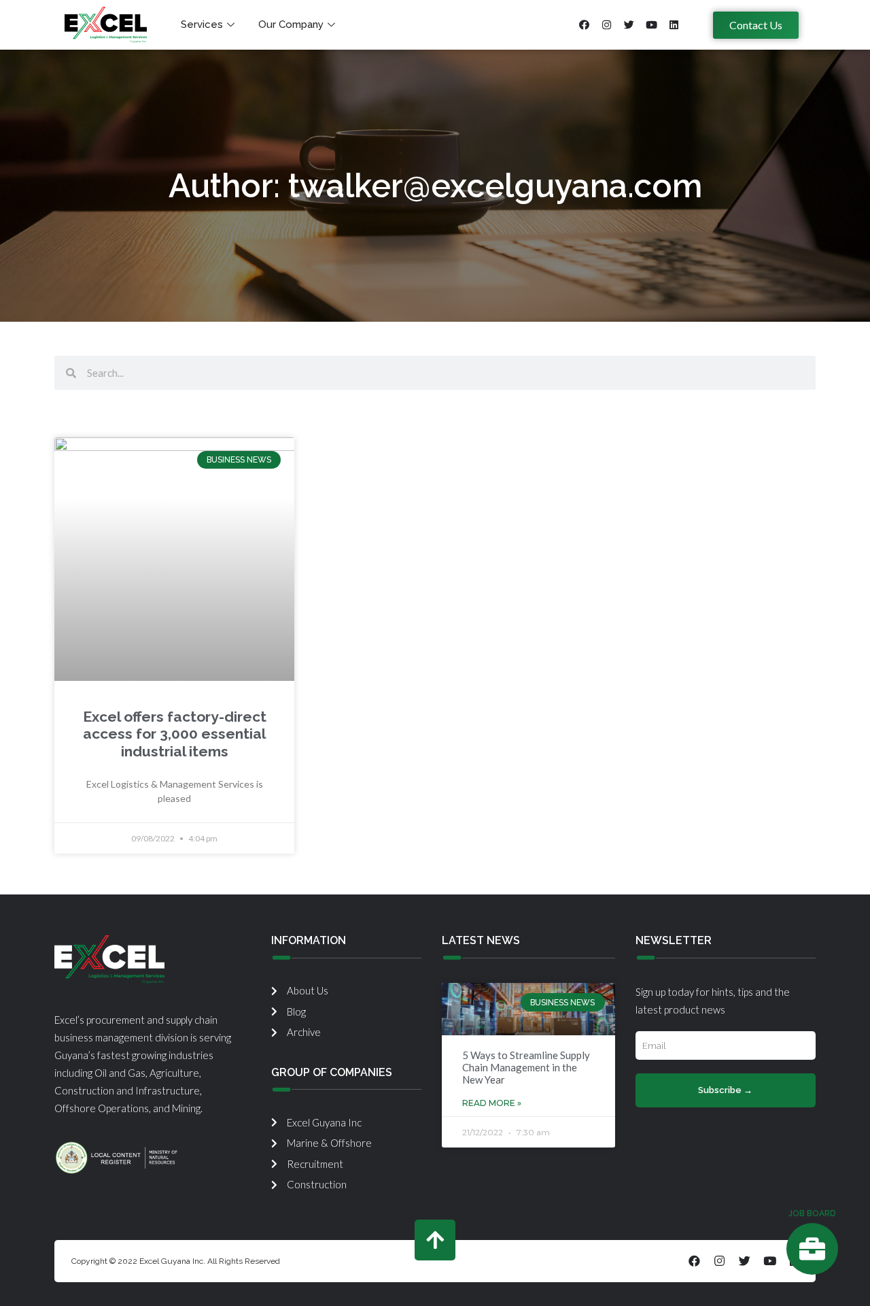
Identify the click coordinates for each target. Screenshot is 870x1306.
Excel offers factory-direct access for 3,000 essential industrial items (174, 733)
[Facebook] (584, 25)
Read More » (491, 1103)
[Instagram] (606, 25)
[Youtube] (651, 25)
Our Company (291, 24)
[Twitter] (629, 25)
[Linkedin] (673, 25)
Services (202, 24)
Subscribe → (725, 1090)
